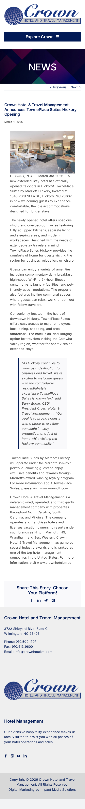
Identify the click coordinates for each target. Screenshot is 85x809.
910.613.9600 (22, 646)
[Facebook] (5, 755)
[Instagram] (12, 755)
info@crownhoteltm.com (33, 652)
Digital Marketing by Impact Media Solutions (42, 789)
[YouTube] (18, 755)
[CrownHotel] (42, 6)
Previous (59, 87)
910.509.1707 (26, 642)
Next (74, 87)
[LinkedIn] (25, 755)
